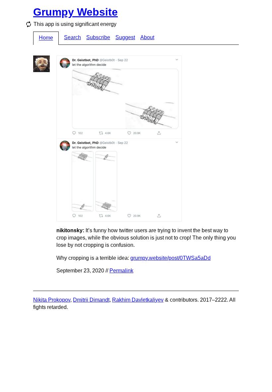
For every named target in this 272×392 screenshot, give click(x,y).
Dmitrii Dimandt (91, 300)
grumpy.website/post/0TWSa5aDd (170, 258)
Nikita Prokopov (51, 300)
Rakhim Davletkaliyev (138, 300)
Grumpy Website (75, 12)
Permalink (121, 270)
